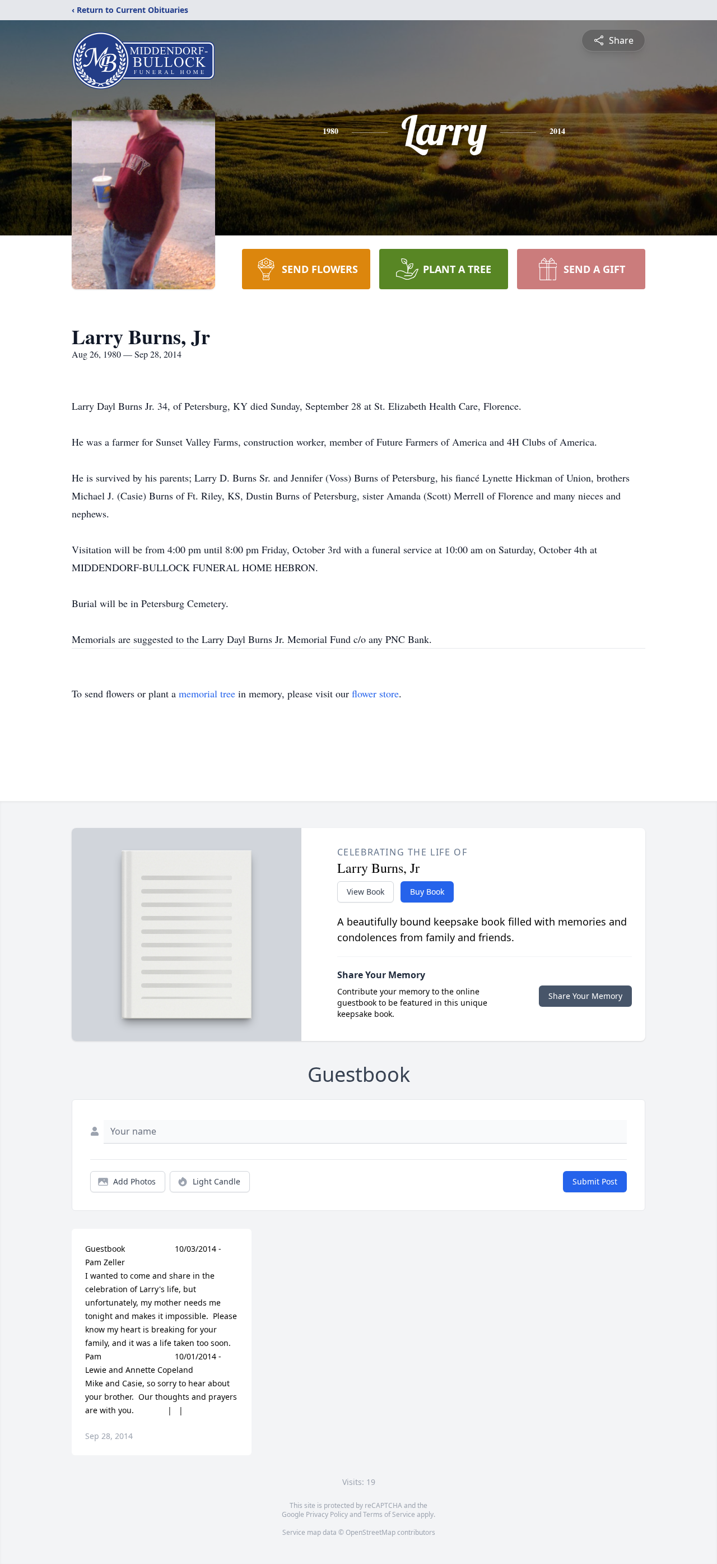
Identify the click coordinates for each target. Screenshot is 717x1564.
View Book (365, 891)
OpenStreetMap (370, 1532)
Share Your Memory (585, 996)
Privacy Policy (327, 1514)
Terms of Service (389, 1514)
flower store (375, 693)
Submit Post (594, 1181)
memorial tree (207, 693)
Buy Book (427, 891)
